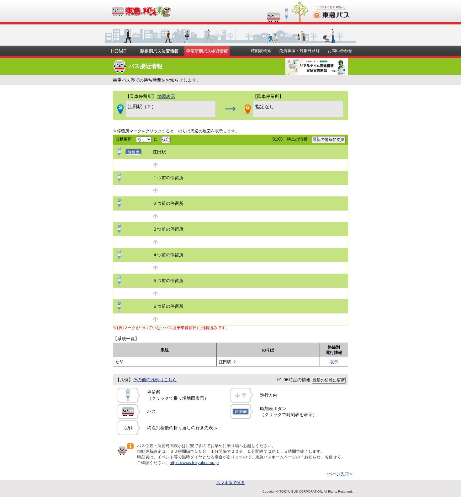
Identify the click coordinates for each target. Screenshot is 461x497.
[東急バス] (331, 16)
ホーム (119, 51)
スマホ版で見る (230, 482)
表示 (334, 362)
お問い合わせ (340, 50)
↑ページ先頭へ (339, 474)
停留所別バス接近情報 (207, 51)
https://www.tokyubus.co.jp (194, 462)
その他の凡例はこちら (155, 379)
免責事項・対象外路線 (299, 50)
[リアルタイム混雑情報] (316, 73)
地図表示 (166, 96)
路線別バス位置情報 (159, 51)
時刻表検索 (261, 50)
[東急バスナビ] (140, 14)
